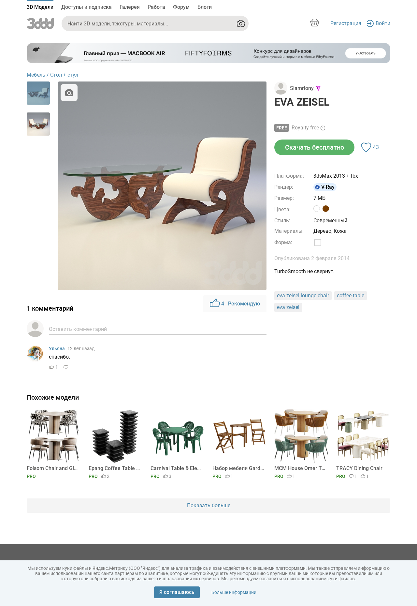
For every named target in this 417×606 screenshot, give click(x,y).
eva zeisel (288, 307)
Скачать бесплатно (314, 147)
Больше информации (233, 592)
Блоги (204, 7)
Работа (156, 7)
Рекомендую (240, 304)
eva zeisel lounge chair (303, 295)
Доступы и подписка (86, 7)
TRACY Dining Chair (359, 468)
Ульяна (57, 348)
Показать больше (208, 505)
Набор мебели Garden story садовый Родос (238, 468)
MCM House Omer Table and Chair (300, 468)
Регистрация (345, 23)
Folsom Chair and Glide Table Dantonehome (53, 468)
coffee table (350, 295)
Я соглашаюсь (176, 592)
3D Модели (40, 7)
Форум (181, 7)
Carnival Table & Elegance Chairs (176, 468)
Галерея (130, 7)
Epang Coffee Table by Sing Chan (114, 468)
